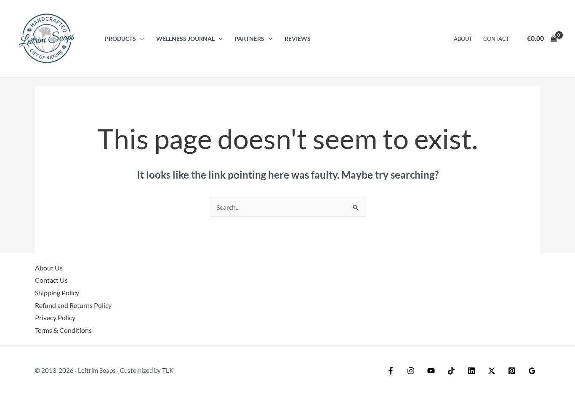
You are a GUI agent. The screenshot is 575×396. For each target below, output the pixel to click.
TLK (167, 370)
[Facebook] (391, 371)
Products (120, 38)
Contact (496, 38)
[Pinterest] (512, 371)
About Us (49, 268)
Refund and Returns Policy (73, 305)
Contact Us (51, 280)
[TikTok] (451, 371)
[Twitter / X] (492, 371)
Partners (249, 38)
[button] (140, 38)
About (463, 38)
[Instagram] (411, 371)
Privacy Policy (55, 317)
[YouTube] (431, 371)
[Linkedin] (471, 371)
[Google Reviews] (532, 371)
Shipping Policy (57, 293)
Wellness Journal (185, 38)
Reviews (298, 38)
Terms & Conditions (63, 330)
